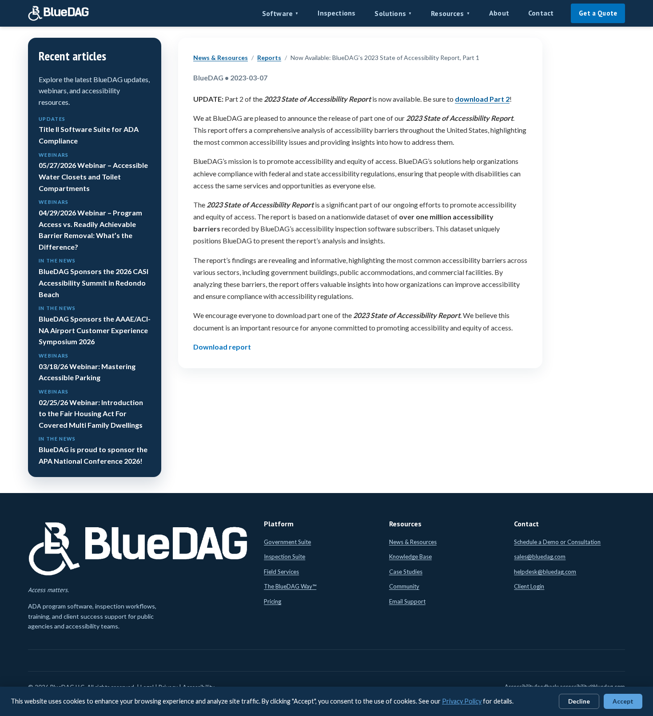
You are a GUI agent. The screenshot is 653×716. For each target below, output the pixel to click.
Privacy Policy (462, 701)
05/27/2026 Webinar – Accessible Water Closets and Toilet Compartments (93, 172)
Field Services (281, 571)
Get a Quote (598, 13)
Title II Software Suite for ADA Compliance (89, 130)
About (499, 12)
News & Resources (220, 57)
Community (404, 586)
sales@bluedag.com (539, 556)
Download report (222, 346)
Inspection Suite (284, 556)
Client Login (529, 586)
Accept (623, 701)
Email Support (407, 601)
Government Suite (287, 541)
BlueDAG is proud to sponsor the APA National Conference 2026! (93, 450)
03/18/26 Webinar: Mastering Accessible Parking (87, 367)
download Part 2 (482, 99)
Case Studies (405, 571)
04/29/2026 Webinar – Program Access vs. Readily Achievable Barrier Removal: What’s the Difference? (90, 225)
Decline (579, 701)
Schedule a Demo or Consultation (557, 541)
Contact (540, 12)
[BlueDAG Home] (58, 13)
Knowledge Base (410, 556)
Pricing (272, 601)
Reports (269, 57)
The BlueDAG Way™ (290, 586)
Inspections (336, 12)
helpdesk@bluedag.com (545, 571)
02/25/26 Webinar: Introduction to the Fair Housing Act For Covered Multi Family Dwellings (91, 409)
